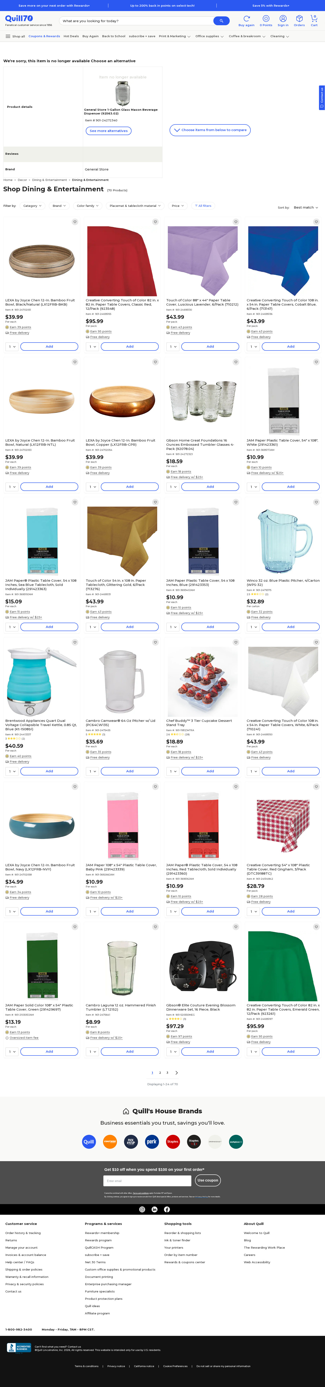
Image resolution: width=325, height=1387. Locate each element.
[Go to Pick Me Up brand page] (130, 1143)
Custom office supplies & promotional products (120, 1269)
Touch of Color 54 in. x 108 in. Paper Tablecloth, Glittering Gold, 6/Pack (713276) (116, 584)
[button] (221, 20)
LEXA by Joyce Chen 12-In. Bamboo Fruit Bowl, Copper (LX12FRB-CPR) (120, 442)
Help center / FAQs (19, 1262)
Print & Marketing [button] (172, 36)
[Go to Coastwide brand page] (109, 1143)
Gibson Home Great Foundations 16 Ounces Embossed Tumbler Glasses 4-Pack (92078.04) (200, 444)
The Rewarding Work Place (264, 1247)
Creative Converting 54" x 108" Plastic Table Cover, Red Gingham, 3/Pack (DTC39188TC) (278, 869)
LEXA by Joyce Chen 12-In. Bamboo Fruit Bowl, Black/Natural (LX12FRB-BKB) (40, 302)
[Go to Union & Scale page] (215, 1143)
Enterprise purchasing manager (108, 1284)
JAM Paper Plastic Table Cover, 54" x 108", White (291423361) (282, 442)
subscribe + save (142, 36)
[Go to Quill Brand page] (88, 1143)
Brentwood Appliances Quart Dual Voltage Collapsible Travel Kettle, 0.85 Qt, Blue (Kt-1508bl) (41, 725)
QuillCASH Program (99, 1247)
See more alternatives (109, 131)
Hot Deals (71, 36)
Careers (249, 1255)
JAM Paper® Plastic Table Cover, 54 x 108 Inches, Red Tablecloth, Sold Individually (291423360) (201, 869)
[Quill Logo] (19, 18)
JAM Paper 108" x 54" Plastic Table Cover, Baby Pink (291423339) (121, 867)
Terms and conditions (141, 1193)
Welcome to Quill (257, 1233)
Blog (247, 1240)
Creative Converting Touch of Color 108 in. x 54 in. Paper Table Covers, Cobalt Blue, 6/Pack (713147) (282, 304)
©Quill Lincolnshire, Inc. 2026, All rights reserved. (64, 1350)
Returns (11, 1240)
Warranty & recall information (26, 1277)
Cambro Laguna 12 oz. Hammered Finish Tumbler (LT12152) (121, 1007)
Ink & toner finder (177, 1240)
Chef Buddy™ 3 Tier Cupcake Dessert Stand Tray (199, 723)
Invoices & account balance (25, 1255)
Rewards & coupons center (184, 1262)
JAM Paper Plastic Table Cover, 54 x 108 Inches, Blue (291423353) (200, 582)
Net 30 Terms (95, 1262)
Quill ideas (92, 1306)
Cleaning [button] (277, 36)
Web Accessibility (257, 1262)
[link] (75, 222)
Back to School (113, 36)
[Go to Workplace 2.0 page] (236, 1143)
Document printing (99, 1277)
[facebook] (166, 1209)
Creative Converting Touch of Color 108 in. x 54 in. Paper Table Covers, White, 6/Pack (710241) (283, 725)
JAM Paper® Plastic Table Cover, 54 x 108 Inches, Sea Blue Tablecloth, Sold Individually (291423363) (40, 584)
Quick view (40, 283)
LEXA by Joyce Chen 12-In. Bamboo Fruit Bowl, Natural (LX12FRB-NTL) (40, 442)
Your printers (173, 1247)
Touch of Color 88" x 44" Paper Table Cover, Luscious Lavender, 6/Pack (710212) (202, 302)
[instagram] (142, 1209)
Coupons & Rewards (44, 36)
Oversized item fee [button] (24, 1037)
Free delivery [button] (19, 332)
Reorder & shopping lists (182, 1233)
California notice (144, 1366)
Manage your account (21, 1247)
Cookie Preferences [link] (175, 1366)
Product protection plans (103, 1298)
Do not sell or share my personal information (223, 1366)
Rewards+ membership (102, 1233)
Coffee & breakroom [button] (245, 36)
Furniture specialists (100, 1291)
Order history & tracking (23, 1233)
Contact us (13, 1291)
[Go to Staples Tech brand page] (194, 1143)
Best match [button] (304, 207)
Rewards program (98, 1240)
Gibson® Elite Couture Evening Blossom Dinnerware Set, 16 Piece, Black (200, 1007)
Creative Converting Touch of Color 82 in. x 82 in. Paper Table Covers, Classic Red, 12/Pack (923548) (122, 304)
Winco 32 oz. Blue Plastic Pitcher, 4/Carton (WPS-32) (283, 582)
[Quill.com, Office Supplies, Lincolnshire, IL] (19, 1348)
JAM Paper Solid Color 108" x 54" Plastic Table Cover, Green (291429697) (39, 1007)
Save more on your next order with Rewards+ (54, 5)
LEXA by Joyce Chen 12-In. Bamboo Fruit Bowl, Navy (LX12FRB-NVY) (40, 867)
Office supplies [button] (207, 36)
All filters (204, 205)
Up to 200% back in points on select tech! (162, 5)
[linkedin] (154, 1209)
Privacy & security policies (24, 1284)
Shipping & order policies (23, 1269)
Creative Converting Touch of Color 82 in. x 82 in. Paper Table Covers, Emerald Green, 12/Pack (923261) (283, 1009)
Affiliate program (97, 1313)
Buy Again (90, 36)
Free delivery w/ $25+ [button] (187, 477)
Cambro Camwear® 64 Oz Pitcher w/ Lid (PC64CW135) (120, 723)
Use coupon (208, 1180)
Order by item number (180, 1255)
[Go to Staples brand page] (173, 1143)
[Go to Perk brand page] (151, 1143)
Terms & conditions (86, 1366)
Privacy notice (116, 1366)
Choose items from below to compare (214, 130)
